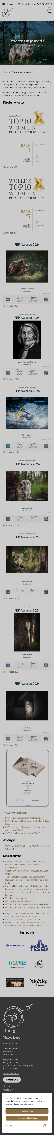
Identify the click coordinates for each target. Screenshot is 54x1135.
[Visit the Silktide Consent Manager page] (45, 1126)
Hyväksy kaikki (27, 1111)
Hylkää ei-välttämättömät (27, 1118)
